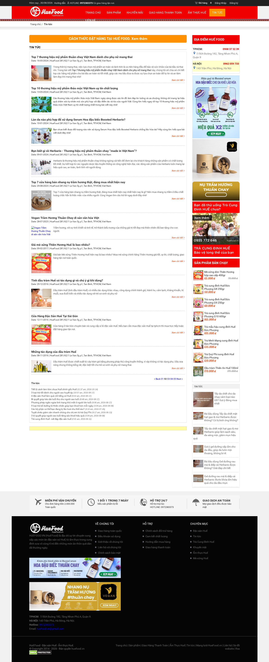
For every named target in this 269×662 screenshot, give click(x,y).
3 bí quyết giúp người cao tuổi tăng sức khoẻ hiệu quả (57, 415)
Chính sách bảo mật (109, 552)
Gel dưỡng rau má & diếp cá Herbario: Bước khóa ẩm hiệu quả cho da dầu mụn (220, 479)
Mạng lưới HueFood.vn (209, 645)
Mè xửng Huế (200, 558)
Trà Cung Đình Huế (203, 541)
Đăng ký (234, 3)
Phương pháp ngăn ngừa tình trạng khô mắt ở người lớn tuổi (61, 402)
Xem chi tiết (177, 80)
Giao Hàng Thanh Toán (165, 12)
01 (162, 379)
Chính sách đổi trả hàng (158, 530)
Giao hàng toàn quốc (110, 530)
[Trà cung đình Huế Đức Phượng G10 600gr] (198, 320)
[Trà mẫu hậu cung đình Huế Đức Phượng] (198, 334)
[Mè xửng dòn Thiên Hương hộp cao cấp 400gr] (198, 279)
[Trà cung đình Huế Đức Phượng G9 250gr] (198, 307)
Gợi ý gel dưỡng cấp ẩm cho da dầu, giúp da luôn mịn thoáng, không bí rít (220, 450)
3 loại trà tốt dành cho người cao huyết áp (52, 392)
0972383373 (86, 3)
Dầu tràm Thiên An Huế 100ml (221, 367)
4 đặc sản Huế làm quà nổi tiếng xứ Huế (51, 396)
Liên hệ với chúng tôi (109, 547)
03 (168, 379)
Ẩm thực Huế (200, 552)
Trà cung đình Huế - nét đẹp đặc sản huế (51, 419)
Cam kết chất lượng (156, 536)
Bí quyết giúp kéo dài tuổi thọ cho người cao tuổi (55, 399)
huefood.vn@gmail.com (50, 628)
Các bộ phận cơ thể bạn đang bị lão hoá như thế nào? (58, 409)
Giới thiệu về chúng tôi (110, 541)
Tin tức (217, 12)
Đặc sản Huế (200, 530)
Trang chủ (93, 12)
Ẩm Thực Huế (197, 12)
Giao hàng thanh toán (157, 547)
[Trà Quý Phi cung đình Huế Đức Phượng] (198, 362)
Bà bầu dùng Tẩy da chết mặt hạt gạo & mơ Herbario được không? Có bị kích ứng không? (221, 417)
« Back (157, 379)
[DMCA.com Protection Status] (40, 653)
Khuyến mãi (135, 12)
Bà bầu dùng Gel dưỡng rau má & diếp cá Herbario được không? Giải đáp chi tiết (220, 465)
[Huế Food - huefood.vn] (47, 16)
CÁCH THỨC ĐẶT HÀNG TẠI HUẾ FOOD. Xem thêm (108, 39)
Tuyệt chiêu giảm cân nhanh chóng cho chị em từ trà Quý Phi (61, 412)
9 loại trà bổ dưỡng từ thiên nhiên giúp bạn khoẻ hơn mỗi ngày (62, 406)
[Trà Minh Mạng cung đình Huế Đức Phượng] (198, 348)
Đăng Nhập (220, 3)
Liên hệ (90, 20)
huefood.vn (78, 648)
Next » (180, 379)
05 (174, 379)
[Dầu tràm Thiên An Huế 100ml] (198, 375)
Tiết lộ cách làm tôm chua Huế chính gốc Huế (53, 389)
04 (171, 379)
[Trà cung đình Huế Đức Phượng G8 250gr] (198, 293)
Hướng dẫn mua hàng (157, 541)
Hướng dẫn (60, 3)
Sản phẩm (114, 12)
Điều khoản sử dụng (109, 536)
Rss (238, 648)
